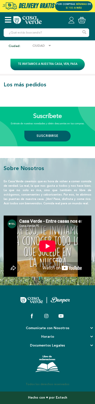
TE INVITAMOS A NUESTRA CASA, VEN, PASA (47, 64)
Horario (47, 337)
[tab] (47, 328)
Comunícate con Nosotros (47, 328)
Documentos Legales (47, 345)
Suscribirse (47, 136)
